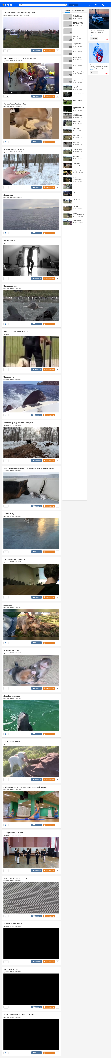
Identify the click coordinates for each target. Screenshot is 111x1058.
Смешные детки (10, 969)
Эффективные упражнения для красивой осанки (25, 787)
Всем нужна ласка (11, 742)
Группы (106, 5)
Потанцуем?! (9, 240)
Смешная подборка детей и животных (20, 58)
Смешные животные (12, 924)
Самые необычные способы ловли (18, 1015)
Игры (98, 5)
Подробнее (94, 38)
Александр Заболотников (10, 15)
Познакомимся (10, 286)
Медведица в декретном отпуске (18, 423)
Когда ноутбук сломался (14, 559)
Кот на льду (8, 514)
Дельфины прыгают (12, 696)
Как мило (7, 605)
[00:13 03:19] (31, 32)
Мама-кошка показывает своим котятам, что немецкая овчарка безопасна (31, 468)
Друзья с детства (11, 650)
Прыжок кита (9, 195)
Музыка (90, 5)
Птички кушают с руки (13, 149)
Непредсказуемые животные (16, 332)
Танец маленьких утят (13, 833)
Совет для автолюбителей (15, 878)
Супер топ (6, 61)
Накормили (8, 377)
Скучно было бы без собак (14, 104)
